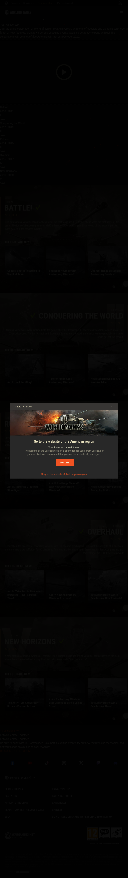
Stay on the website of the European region (64, 474)
